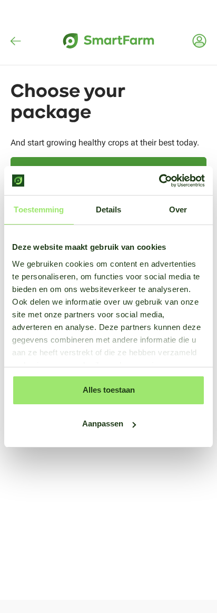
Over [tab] (178, 209)
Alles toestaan (109, 389)
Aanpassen (102, 423)
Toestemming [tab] (39, 209)
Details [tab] (109, 209)
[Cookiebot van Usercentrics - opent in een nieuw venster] (159, 181)
